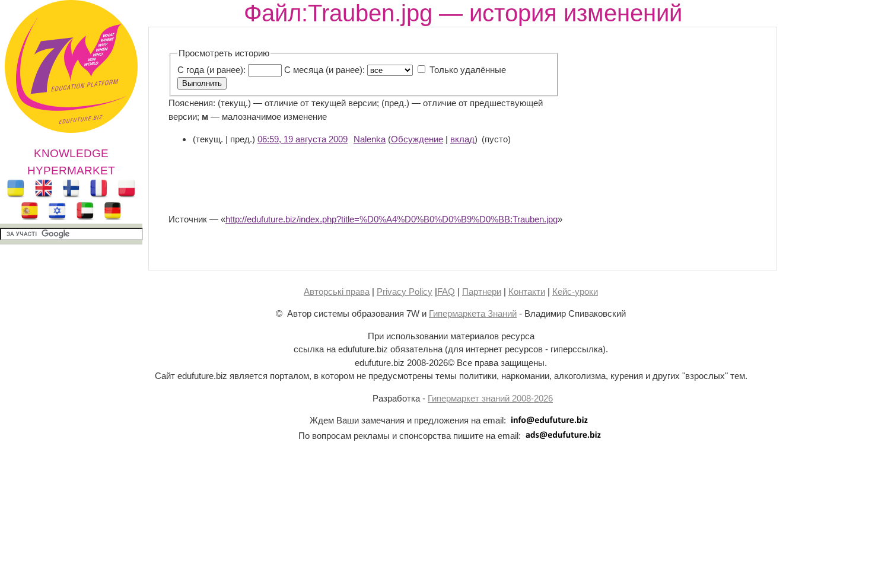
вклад (462, 139)
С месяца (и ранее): (324, 70)
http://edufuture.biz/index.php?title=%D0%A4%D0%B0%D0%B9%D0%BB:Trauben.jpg (391, 219)
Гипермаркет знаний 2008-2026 (490, 398)
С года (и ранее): (211, 70)
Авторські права (337, 291)
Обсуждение (417, 139)
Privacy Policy (404, 291)
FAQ (446, 291)
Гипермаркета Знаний (473, 313)
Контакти (526, 291)
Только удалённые (467, 70)
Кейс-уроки (575, 291)
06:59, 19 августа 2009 (302, 139)
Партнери (481, 291)
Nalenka (370, 139)
